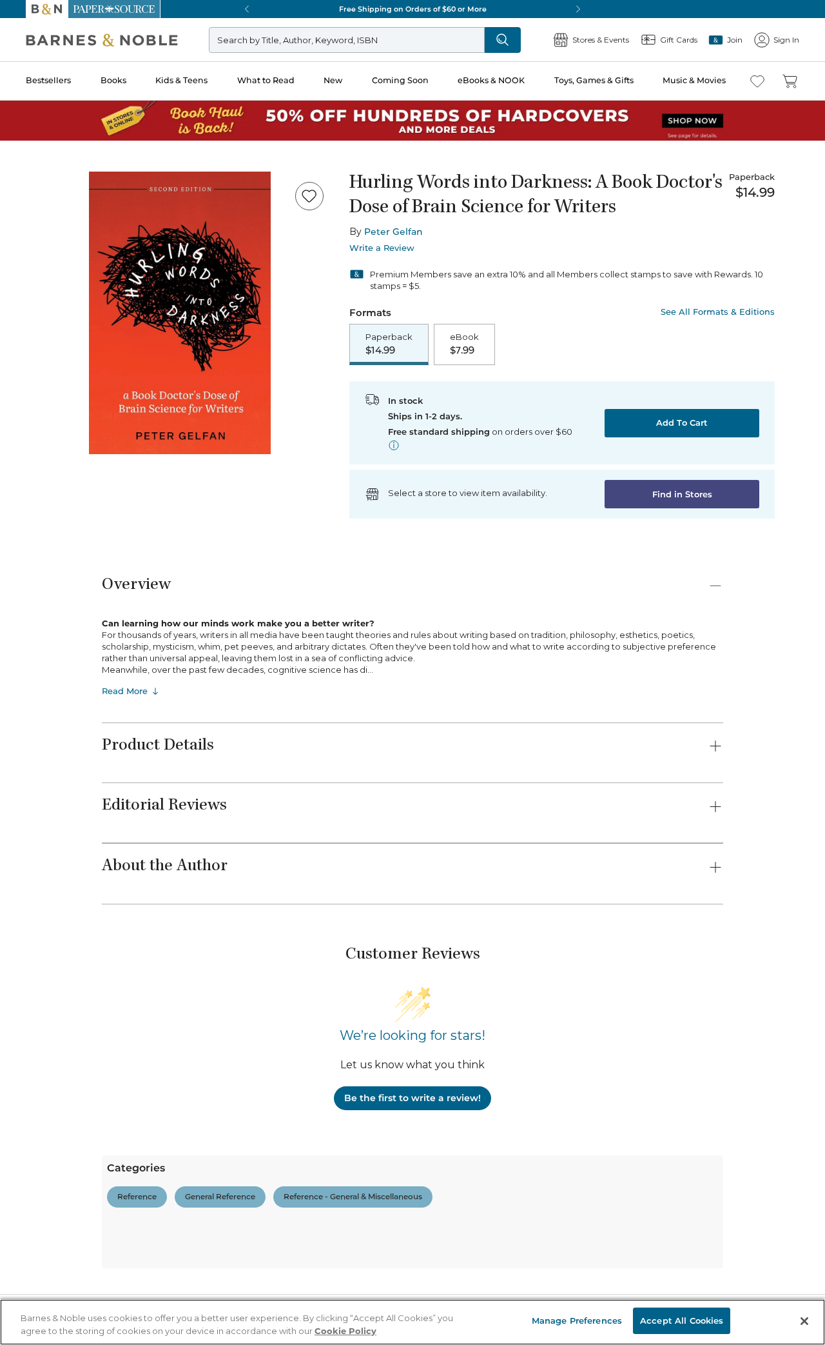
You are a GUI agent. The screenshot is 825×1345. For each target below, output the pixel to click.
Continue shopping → (50, 160)
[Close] (18, 89)
